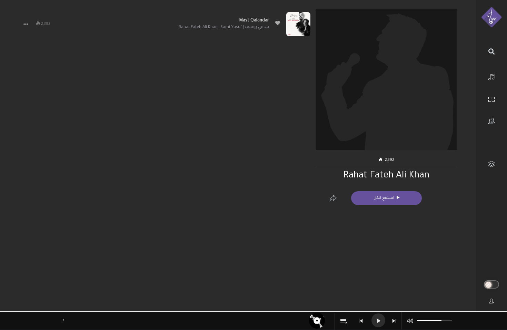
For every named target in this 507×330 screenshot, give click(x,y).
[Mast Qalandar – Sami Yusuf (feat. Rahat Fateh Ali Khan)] (298, 24)
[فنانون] (491, 120)
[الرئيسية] (491, 76)
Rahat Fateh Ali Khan (198, 27)
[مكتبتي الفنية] (491, 164)
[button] (26, 24)
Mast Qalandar (254, 20)
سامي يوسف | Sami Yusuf (244, 27)
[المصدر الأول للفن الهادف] (491, 17)
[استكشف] (491, 98)
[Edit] (333, 198)
